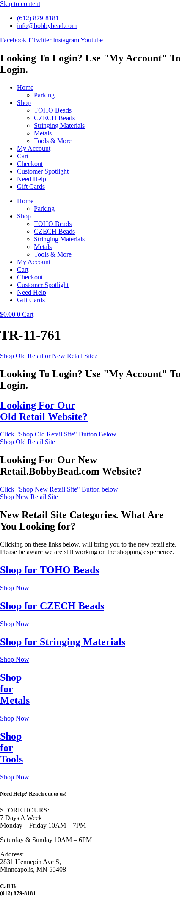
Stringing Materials (59, 125)
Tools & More (53, 140)
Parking (44, 95)
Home (25, 87)
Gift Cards (31, 186)
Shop (24, 102)
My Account (33, 148)
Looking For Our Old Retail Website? (44, 411)
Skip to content (20, 3)
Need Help (31, 178)
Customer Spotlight (43, 171)
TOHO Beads (53, 110)
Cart (22, 156)
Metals (43, 133)
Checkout (30, 163)
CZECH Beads (54, 118)
